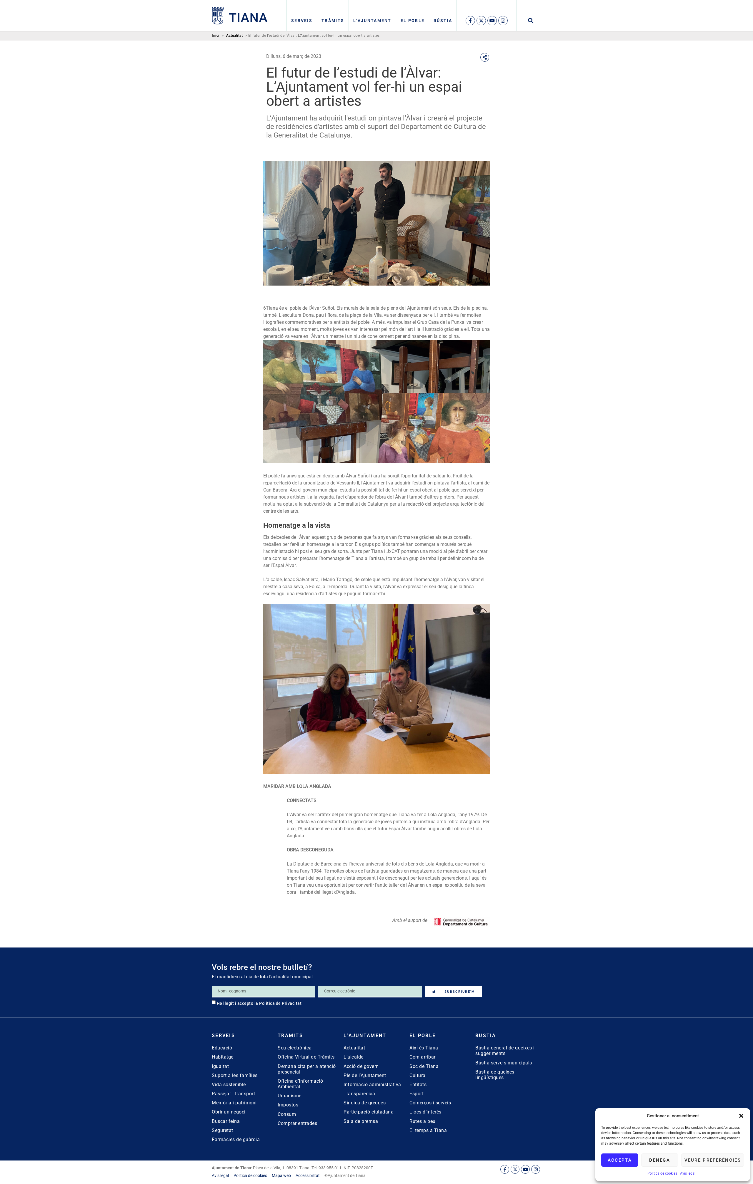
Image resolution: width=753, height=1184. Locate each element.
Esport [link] (416, 1093)
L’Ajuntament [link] (372, 20)
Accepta (620, 1160)
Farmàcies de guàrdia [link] (236, 1139)
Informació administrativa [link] (372, 1084)
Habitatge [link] (223, 1057)
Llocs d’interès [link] (425, 1112)
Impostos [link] (288, 1105)
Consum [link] (287, 1114)
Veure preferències (712, 1160)
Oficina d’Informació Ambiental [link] (300, 1083)
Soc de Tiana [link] (424, 1066)
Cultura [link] (417, 1075)
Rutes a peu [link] (422, 1121)
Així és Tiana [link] (423, 1048)
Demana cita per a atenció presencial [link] (307, 1069)
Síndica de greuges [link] (365, 1103)
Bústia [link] (443, 20)
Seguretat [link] (222, 1130)
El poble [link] (412, 20)
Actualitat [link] (234, 36)
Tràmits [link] (332, 20)
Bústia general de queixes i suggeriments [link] (505, 1050)
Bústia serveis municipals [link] (503, 1063)
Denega (659, 1160)
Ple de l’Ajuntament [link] (365, 1075)
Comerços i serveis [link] (430, 1103)
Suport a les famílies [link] (235, 1075)
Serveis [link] (301, 20)
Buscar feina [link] (226, 1121)
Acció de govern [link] (361, 1066)
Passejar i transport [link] (233, 1093)
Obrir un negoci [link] (229, 1112)
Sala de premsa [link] (361, 1121)
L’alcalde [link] (354, 1057)
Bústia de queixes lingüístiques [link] (494, 1074)
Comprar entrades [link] (297, 1123)
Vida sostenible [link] (229, 1084)
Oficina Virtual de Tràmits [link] (306, 1057)
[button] (741, 1116)
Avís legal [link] (687, 1173)
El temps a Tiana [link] (428, 1130)
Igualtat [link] (220, 1066)
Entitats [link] (418, 1084)
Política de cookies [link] (662, 1173)
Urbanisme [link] (289, 1096)
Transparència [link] (359, 1093)
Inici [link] (215, 36)
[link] (240, 15)
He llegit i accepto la (259, 1003)
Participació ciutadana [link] (369, 1112)
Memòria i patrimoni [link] (234, 1103)
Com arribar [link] (422, 1057)
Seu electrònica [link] (295, 1048)
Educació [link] (222, 1048)
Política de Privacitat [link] (280, 1003)
